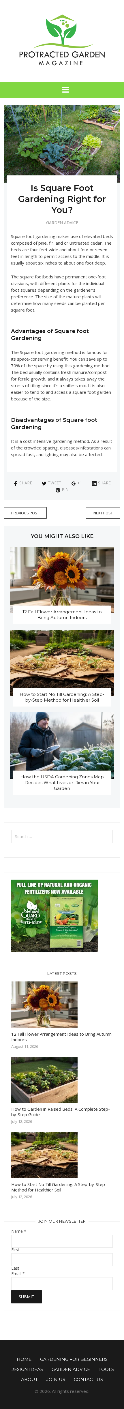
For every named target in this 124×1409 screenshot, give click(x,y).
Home (24, 1359)
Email (18, 1274)
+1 (79, 483)
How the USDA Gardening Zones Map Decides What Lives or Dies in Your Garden (62, 782)
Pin (65, 489)
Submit (26, 1296)
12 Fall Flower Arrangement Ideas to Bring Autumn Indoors (62, 614)
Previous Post (25, 513)
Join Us (55, 1379)
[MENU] (62, 90)
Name (18, 1231)
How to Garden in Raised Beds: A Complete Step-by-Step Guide (60, 1111)
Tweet (54, 483)
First (15, 1250)
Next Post (103, 513)
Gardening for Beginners (74, 1359)
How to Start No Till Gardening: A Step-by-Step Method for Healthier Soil (62, 697)
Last (15, 1268)
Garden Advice (62, 222)
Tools (106, 1369)
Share (25, 483)
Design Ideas (26, 1369)
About (29, 1379)
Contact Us (88, 1379)
